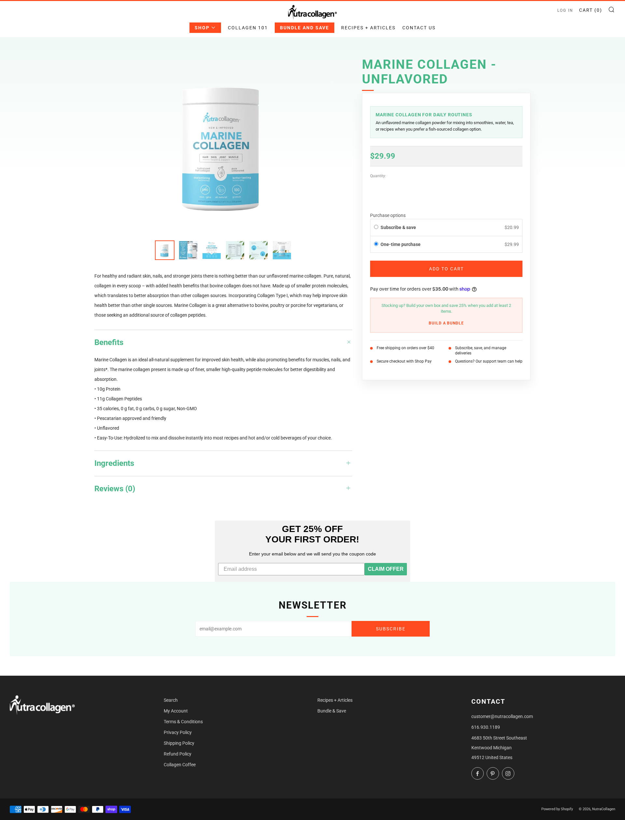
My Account (176, 710)
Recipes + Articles (368, 27)
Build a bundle (446, 323)
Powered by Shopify (557, 809)
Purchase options (388, 215)
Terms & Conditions (183, 721)
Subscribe (391, 628)
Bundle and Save (304, 27)
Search (171, 700)
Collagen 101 (248, 27)
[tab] (164, 250)
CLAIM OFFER (386, 569)
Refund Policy (177, 753)
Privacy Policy (178, 732)
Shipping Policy (179, 743)
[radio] (376, 227)
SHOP (202, 27)
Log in (565, 10)
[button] (446, 244)
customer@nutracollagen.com (502, 716)
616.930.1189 (485, 727)
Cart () (590, 10)
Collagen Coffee (180, 764)
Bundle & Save (331, 710)
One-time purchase (401, 244)
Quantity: (378, 176)
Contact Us (419, 27)
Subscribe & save (399, 227)
